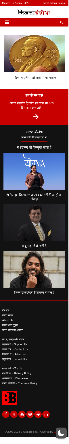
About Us (7, 320)
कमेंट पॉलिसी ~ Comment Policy (20, 383)
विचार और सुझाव (10, 325)
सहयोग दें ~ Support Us (15, 344)
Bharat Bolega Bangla (53, 3)
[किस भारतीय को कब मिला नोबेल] (35, 53)
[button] (61, 433)
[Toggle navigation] (7, 22)
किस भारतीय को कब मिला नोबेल (35, 78)
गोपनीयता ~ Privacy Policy (16, 373)
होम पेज (5, 310)
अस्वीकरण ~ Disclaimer (15, 378)
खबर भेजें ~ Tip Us (12, 368)
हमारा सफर (7, 315)
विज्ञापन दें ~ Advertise (14, 354)
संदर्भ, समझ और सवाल (13, 339)
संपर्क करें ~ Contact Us (15, 349)
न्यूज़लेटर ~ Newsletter (14, 359)
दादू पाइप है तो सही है (34, 246)
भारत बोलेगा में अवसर (12, 330)
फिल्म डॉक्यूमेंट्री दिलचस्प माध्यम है (34, 292)
